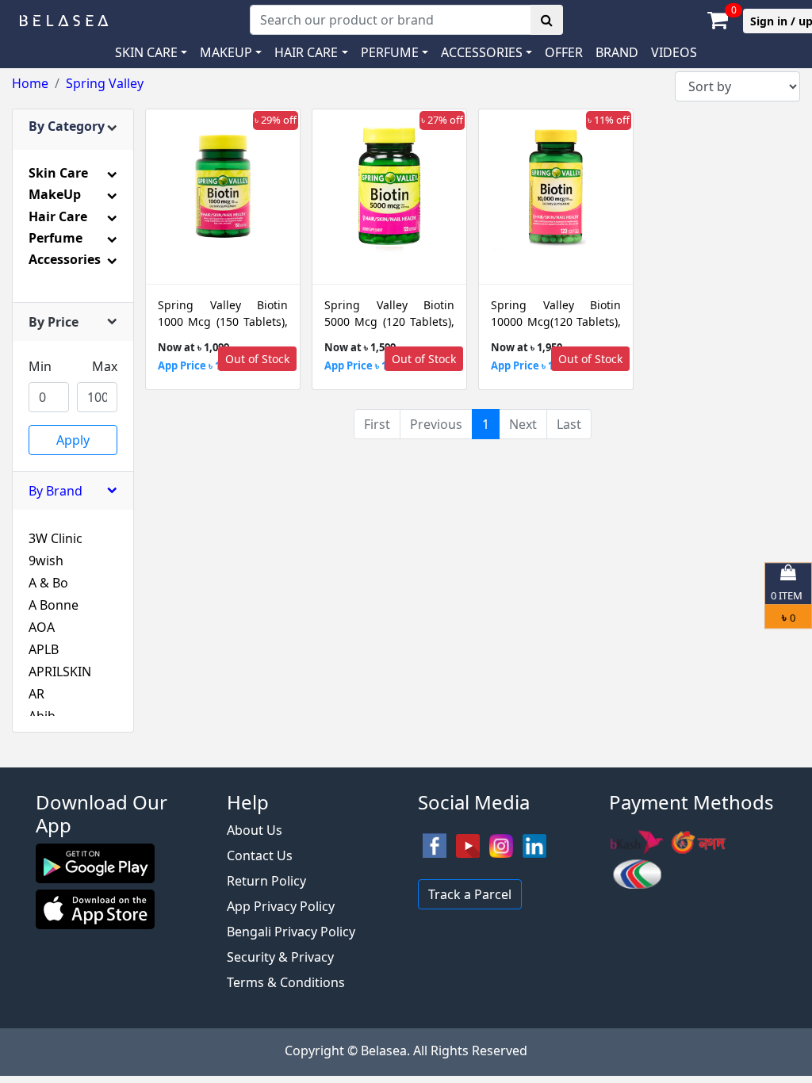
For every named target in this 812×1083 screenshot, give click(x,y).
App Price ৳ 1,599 (365, 365)
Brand (617, 52)
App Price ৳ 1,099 (199, 365)
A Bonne (54, 605)
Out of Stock (257, 358)
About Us (254, 830)
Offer (564, 52)
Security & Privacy (280, 957)
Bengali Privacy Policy (291, 931)
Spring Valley (105, 83)
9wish (46, 560)
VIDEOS (674, 52)
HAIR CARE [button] (306, 52)
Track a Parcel (469, 894)
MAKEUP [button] (226, 52)
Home (30, 83)
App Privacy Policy (281, 906)
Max (104, 366)
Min (40, 366)
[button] (486, 52)
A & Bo (48, 582)
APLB (44, 649)
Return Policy (266, 881)
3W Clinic (55, 538)
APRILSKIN (60, 671)
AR (36, 693)
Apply (73, 440)
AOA (42, 627)
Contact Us (260, 855)
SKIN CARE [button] (146, 52)
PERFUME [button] (390, 52)
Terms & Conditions (286, 982)
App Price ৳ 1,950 (532, 365)
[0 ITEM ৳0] (406, 759)
